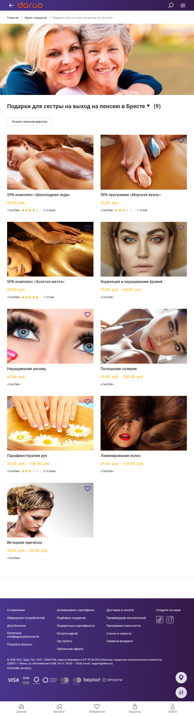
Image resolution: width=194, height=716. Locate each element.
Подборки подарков (71, 618)
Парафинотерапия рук (27, 455)
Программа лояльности (123, 625)
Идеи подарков (35, 17)
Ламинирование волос (121, 455)
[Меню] (183, 5)
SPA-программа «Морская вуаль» (131, 194)
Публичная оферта (70, 649)
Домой (21, 711)
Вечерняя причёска (24, 542)
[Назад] (11, 5)
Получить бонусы (19, 644)
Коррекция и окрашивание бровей (131, 281)
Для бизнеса (16, 625)
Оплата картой (67, 633)
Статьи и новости (119, 633)
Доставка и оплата (120, 610)
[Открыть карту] (181, 677)
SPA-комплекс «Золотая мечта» (36, 281)
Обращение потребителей (26, 618)
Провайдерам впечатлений (126, 618)
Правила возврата (119, 641)
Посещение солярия (119, 369)
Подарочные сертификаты (76, 625)
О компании (16, 610)
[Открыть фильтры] (181, 692)
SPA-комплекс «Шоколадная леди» (38, 194)
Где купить (64, 641)
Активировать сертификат (75, 610)
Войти (172, 711)
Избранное (97, 711)
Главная (13, 17)
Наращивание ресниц (26, 369)
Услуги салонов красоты (29, 121)
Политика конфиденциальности (23, 635)
